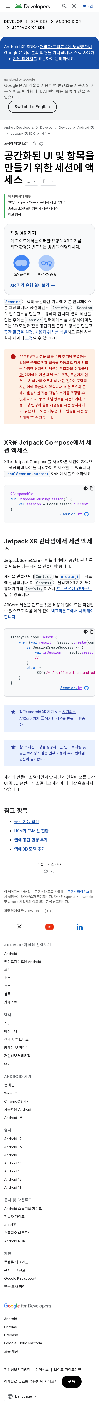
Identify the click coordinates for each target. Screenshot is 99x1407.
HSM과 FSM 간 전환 (31, 831)
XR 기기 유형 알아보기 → (32, 285)
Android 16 (13, 1147)
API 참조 (10, 1225)
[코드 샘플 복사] (92, 488)
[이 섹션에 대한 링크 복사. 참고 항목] (33, 811)
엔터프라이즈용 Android (22, 961)
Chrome (10, 1327)
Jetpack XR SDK (29, 27)
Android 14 (13, 1163)
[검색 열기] (64, 6)
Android (10, 953)
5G (6, 1064)
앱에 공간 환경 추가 (31, 840)
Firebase (11, 1335)
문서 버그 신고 (14, 1270)
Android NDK (14, 1241)
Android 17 (13, 1138)
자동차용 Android (17, 1109)
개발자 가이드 (14, 1216)
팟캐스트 (10, 1002)
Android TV (13, 1117)
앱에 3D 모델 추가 (29, 849)
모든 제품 (11, 1351)
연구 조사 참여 (14, 1286)
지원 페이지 (23, 58)
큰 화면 (9, 1085)
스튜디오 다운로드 (17, 1233)
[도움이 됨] (34, 144)
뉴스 (7, 986)
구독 (72, 1381)
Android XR (68, 21)
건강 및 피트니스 (16, 1039)
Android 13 (12, 1171)
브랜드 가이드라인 (67, 1370)
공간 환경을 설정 (18, 332)
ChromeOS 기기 (17, 1101)
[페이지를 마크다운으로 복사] (45, 181)
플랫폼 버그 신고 (16, 1262)
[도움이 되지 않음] (41, 144)
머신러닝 (10, 1031)
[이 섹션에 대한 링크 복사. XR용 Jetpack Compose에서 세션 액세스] (33, 451)
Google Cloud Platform (23, 1343)
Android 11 (12, 1187)
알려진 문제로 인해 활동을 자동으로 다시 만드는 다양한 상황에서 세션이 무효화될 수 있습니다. (53, 368)
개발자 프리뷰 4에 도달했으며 (66, 46)
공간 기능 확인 (26, 821)
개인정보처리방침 (17, 1055)
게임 (7, 1023)
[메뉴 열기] (8, 6)
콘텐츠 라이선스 (78, 891)
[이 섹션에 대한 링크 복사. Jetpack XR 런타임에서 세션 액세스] (15, 550)
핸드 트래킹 (72, 747)
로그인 (88, 6)
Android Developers (19, 127)
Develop (13, 21)
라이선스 (42, 1370)
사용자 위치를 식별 (51, 332)
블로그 (9, 994)
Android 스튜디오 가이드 (23, 1208)
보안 (7, 969)
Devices (39, 21)
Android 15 (13, 1155)
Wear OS (11, 1093)
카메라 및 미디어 (16, 1047)
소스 (7, 978)
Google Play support (20, 1278)
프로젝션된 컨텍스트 (74, 588)
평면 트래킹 (28, 753)
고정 (29, 338)
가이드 (46, 133)
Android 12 (13, 1179)
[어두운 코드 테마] (85, 488)
